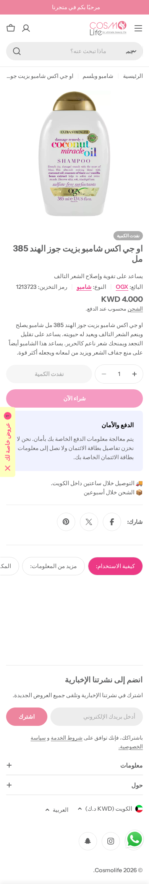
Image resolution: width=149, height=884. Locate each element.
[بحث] (16, 51)
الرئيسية (133, 75)
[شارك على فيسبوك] (112, 522)
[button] (7, 442)
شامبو (84, 286)
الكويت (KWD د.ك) (108, 808)
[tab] (115, 566)
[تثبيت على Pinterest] (66, 522)
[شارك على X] (89, 522)
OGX (122, 286)
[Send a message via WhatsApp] (134, 839)
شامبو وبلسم (98, 75)
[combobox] (74, 51)
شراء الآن (74, 398)
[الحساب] (26, 28)
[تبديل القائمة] (138, 28)
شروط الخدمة (67, 737)
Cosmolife (108, 870)
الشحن (135, 309)
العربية (60, 809)
